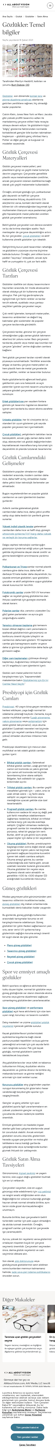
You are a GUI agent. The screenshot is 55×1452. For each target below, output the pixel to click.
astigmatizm (35, 721)
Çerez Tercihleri (27, 1444)
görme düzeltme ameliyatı (17, 99)
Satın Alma (42, 16)
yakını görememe (12, 721)
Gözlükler (29, 16)
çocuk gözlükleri (32, 236)
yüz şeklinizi (44, 1191)
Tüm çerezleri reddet (27, 1437)
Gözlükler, (7, 96)
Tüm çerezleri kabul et (27, 1427)
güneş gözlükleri (11, 904)
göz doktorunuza (24, 1261)
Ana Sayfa (7, 16)
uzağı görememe (40, 717)
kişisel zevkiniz (27, 1173)
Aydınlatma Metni (21, 1410)
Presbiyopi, (8, 706)
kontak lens (36, 96)
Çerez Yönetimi (33, 1415)
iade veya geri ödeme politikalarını (31, 1272)
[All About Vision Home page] (16, 5)
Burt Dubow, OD (20, 84)
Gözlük (19, 16)
